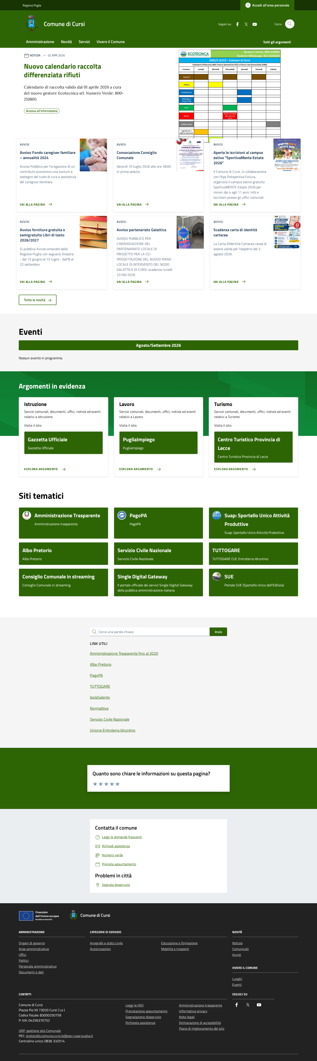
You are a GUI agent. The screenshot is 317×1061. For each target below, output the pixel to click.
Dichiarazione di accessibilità (200, 1022)
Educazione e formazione (179, 943)
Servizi (84, 42)
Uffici (22, 954)
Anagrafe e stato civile (106, 943)
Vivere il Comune (111, 42)
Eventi (237, 984)
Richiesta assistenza (140, 1022)
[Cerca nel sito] (289, 24)
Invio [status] (218, 631)
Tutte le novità (35, 299)
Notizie (237, 943)
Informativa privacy (193, 1011)
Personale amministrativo (37, 966)
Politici (24, 960)
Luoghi (237, 978)
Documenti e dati (31, 972)
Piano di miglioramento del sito (201, 1028)
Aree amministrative (34, 948)
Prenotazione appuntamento (146, 1011)
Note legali (187, 1016)
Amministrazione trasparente (200, 1005)
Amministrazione (40, 42)
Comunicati (240, 948)
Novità (66, 42)
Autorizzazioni (100, 948)
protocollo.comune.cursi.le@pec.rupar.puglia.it (59, 1035)
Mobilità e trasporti (175, 948)
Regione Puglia (32, 5)
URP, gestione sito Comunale (40, 1030)
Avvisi (236, 954)
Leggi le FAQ (135, 1005)
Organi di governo (32, 943)
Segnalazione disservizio (143, 1016)
